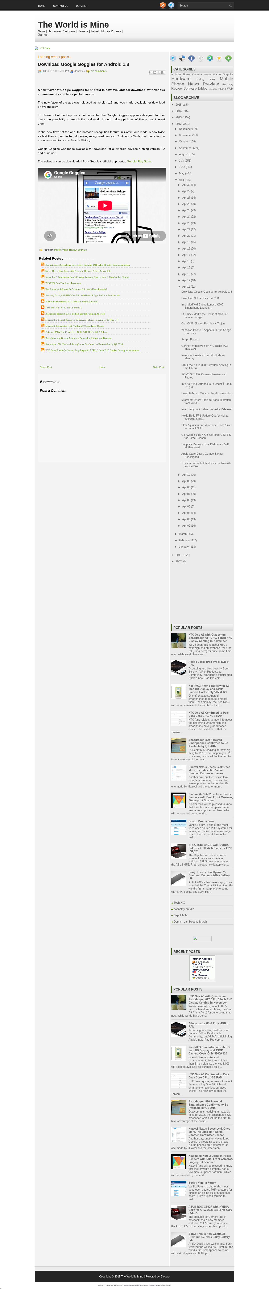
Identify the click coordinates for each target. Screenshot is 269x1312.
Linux (212, 79)
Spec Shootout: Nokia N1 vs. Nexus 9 (63, 307)
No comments (99, 71)
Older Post (158, 367)
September (186, 148)
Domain (207, 74)
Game (217, 74)
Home (41, 6)
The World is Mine (73, 24)
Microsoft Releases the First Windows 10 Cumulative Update (74, 326)
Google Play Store (139, 161)
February (185, 540)
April (182, 179)
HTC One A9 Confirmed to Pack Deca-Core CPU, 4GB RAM (209, 714)
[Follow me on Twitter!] (171, 7)
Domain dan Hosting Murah (190, 921)
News (193, 83)
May (182, 173)
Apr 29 (186, 191)
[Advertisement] (87, 464)
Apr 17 (186, 254)
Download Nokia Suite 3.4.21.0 (200, 298)
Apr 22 (186, 229)
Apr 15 (186, 267)
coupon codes (166, 1285)
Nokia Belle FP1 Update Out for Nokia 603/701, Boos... (204, 417)
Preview (211, 83)
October (184, 141)
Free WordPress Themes (114, 1285)
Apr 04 (186, 512)
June (182, 167)
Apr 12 (186, 280)
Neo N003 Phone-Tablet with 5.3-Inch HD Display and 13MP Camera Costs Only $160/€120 (209, 689)
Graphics (228, 74)
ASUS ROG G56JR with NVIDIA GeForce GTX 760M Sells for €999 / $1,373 (210, 848)
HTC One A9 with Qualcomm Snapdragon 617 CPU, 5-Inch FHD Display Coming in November (92, 350)
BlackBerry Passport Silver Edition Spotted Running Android (75, 313)
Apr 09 (186, 481)
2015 (179, 104)
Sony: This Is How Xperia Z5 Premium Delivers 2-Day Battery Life (78, 271)
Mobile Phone (61, 249)
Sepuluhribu (181, 915)
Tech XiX (179, 902)
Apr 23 (186, 223)
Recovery (227, 84)
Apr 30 (186, 184)
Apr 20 (186, 235)
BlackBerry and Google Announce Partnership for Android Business (78, 338)
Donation (82, 6)
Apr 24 (186, 216)
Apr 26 (186, 204)
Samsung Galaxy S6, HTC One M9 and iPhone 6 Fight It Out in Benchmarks (82, 295)
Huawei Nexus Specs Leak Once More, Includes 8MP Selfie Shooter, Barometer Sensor (87, 265)
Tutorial (222, 88)
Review (72, 249)
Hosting (200, 79)
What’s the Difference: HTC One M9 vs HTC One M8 (71, 301)
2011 (179, 554)
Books (186, 74)
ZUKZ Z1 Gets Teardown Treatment (63, 283)
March (183, 533)
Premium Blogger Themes (151, 1285)
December (185, 128)
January (184, 546)
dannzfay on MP (184, 909)
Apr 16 (186, 261)
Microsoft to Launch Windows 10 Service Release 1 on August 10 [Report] (81, 320)
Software (82, 249)
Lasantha (137, 1285)
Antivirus (176, 74)
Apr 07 (186, 493)
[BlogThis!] (155, 72)
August (184, 154)
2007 (179, 561)
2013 (179, 117)
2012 (179, 123)
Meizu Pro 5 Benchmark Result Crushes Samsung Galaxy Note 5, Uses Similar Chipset (87, 277)
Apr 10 (186, 474)
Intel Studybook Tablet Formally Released (206, 409)
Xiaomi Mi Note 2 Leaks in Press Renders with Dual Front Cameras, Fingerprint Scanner (211, 797)
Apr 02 (186, 525)
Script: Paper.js (190, 339)
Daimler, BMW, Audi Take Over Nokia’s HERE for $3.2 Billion (76, 332)
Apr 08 (186, 487)
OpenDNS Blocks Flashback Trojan (203, 323)
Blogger (165, 1276)
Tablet (202, 88)
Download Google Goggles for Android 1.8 (83, 64)
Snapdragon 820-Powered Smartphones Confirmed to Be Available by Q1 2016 (84, 344)
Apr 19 (186, 242)
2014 (179, 111)
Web (230, 88)
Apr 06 (186, 500)
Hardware (181, 78)
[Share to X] (159, 72)
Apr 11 (186, 286)
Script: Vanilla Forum (202, 821)
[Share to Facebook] (163, 72)
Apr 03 (186, 519)
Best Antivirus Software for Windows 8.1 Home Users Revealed (76, 289)
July (182, 160)
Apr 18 (186, 248)
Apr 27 (186, 197)
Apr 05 (186, 506)
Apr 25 (186, 210)
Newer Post (46, 367)
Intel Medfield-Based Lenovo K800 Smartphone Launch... (202, 306)
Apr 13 (186, 274)
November (185, 135)
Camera (197, 74)
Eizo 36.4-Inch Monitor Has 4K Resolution (206, 393)
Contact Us (60, 6)
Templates (212, 89)
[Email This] (151, 72)
